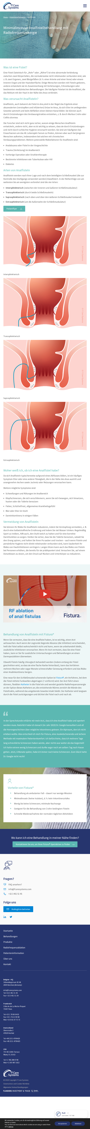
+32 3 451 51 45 (15, 893)
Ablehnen (78, 1124)
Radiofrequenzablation (14, 947)
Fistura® (60, 677)
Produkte (7, 942)
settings (10, 1127)
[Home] (11, 5)
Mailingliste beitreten (20, 909)
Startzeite (8, 930)
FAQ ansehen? (15, 884)
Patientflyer (11, 208)
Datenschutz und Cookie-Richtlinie (16, 1084)
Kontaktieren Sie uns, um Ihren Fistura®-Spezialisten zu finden (43, 844)
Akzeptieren (62, 1124)
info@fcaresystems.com (19, 889)
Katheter (25, 684)
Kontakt (7, 964)
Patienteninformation (17, 17)
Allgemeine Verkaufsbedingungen (15, 1087)
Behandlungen (10, 936)
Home (5, 17)
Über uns (7, 958)
